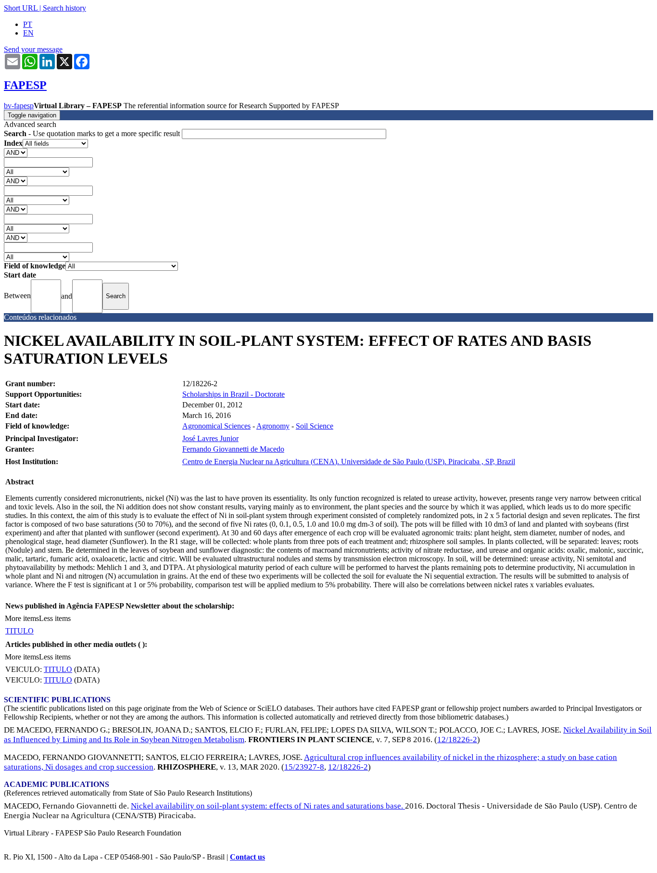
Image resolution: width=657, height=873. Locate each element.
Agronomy (273, 426)
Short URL (21, 8)
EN (28, 33)
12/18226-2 (457, 739)
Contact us (247, 857)
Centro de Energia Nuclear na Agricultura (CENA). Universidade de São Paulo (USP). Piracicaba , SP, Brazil (348, 461)
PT (27, 24)
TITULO (19, 631)
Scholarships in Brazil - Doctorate (233, 394)
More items (22, 618)
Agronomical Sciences (216, 426)
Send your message (33, 49)
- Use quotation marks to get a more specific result (93, 133)
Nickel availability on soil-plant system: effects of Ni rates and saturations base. (268, 805)
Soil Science (314, 426)
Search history (64, 8)
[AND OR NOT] (15, 152)
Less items (55, 618)
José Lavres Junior (210, 438)
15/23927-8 (304, 767)
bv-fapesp (19, 105)
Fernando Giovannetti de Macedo (233, 449)
